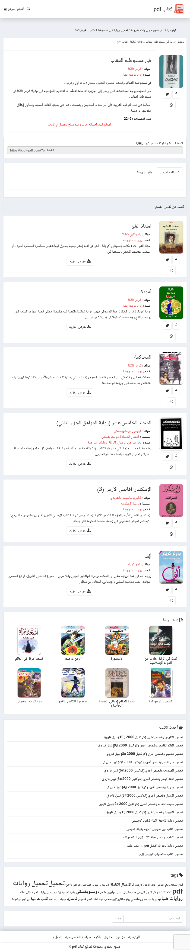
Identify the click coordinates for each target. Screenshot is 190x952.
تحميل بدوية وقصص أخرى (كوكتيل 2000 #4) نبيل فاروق (145, 787)
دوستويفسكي (88, 892)
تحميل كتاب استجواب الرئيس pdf (161, 854)
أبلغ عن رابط (144, 172)
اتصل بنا (56, 937)
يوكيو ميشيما (20, 899)
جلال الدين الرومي (147, 892)
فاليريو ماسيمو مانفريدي (125, 497)
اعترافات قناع (171, 885)
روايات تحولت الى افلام (33, 892)
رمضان (50, 892)
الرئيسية (134, 937)
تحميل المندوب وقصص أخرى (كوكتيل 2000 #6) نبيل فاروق (143, 770)
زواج (128, 899)
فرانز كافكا (134, 69)
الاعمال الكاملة (117, 442)
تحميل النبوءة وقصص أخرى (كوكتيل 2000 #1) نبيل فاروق (144, 812)
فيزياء (63, 899)
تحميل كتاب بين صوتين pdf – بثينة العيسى (154, 829)
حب (133, 892)
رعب (57, 892)
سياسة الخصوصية (78, 937)
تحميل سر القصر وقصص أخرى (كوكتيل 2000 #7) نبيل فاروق (143, 762)
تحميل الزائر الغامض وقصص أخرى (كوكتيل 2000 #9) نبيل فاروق (140, 745)
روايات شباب (170, 898)
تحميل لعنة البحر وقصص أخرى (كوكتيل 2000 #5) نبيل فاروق (142, 779)
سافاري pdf (118, 899)
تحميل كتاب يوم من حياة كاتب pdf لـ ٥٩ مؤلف (153, 837)
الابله (153, 885)
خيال (126, 892)
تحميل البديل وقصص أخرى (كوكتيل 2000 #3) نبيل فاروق (145, 795)
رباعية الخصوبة (69, 892)
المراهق (77, 885)
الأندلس (160, 885)
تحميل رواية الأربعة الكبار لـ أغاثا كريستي (157, 820)
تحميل (56, 883)
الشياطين (86, 885)
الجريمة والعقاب (101, 885)
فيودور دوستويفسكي (127, 431)
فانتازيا (71, 899)
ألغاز (180, 885)
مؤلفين (120, 937)
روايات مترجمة (132, 74)
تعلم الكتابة (165, 892)
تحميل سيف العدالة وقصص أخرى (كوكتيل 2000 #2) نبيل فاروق (141, 804)
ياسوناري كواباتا (131, 234)
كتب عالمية (39, 899)
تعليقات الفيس (169, 172)
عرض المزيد (78, 261)
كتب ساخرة (54, 899)
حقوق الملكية (103, 937)
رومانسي (137, 899)
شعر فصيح (85, 899)
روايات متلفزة (150, 899)
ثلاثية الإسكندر (130, 503)
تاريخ (68, 885)
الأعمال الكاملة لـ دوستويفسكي (120, 436)
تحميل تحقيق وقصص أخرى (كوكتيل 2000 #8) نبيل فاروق (144, 754)
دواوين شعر (108, 892)
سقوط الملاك (99, 899)
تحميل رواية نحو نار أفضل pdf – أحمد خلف (155, 845)
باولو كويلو (134, 564)
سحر (108, 899)
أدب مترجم (135, 442)
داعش (120, 892)
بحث (118, 918)
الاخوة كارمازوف (140, 885)
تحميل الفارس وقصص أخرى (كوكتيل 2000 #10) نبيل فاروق (143, 737)
